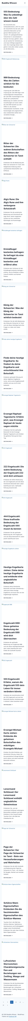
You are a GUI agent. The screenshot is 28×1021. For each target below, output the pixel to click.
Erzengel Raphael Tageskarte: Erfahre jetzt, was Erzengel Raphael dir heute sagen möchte (14, 420)
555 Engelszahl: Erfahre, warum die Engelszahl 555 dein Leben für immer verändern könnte (14, 685)
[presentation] (14, 66)
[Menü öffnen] (24, 3)
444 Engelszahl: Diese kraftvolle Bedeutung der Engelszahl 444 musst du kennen (12, 522)
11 (3, 1005)
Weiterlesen (8, 52)
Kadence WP (13, 1016)
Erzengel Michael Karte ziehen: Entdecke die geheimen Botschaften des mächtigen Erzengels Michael (13, 739)
